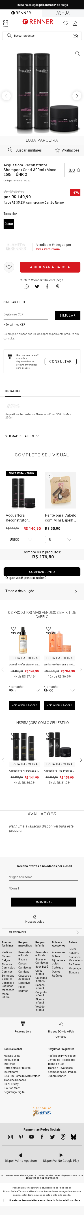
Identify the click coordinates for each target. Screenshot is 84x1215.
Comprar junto (42, 572)
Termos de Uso (26, 1191)
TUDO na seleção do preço (42, 5)
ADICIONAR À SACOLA (24, 705)
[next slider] (2, 669)
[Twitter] (52, 1137)
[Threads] (63, 1138)
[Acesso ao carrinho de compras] (75, 24)
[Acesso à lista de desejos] (66, 24)
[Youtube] (31, 1137)
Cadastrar (43, 902)
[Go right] (77, 95)
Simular (68, 315)
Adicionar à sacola (50, 267)
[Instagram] (10, 1137)
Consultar (60, 361)
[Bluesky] (73, 1138)
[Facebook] (42, 1137)
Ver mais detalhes (19, 436)
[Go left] (6, 95)
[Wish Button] (9, 267)
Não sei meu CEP (15, 324)
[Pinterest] (21, 1137)
